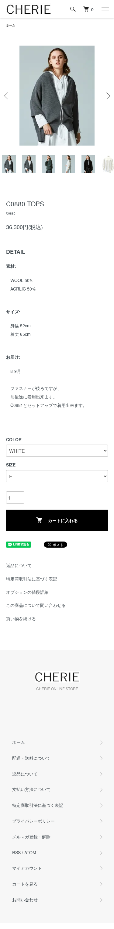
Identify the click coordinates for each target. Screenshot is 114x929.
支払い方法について (31, 789)
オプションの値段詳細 (27, 592)
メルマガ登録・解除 (31, 837)
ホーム (10, 25)
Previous (7, 95)
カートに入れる (63, 520)
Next (107, 95)
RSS (16, 852)
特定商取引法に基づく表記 (31, 579)
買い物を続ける (21, 618)
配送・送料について (31, 758)
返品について (19, 565)
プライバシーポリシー (33, 821)
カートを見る (25, 884)
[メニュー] (105, 9)
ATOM (30, 852)
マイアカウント (27, 868)
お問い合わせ (25, 899)
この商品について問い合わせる (36, 605)
